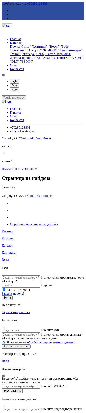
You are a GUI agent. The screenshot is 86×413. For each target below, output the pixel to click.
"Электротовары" (69, 50)
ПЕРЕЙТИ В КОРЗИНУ (19, 169)
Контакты (17, 69)
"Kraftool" (50, 50)
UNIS (40, 54)
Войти (7, 297)
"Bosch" (54, 46)
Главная (15, 39)
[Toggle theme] (3, 75)
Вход (5, 361)
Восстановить (12, 390)
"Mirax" (15, 54)
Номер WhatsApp (53, 277)
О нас (14, 65)
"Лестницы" (39, 46)
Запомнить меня (18, 289)
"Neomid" (77, 58)
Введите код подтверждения (61, 409)
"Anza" (47, 58)
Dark (14, 85)
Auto (14, 89)
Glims (25, 46)
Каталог (16, 42)
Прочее (15, 46)
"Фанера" (28, 54)
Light (15, 81)
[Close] (3, 153)
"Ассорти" (34, 50)
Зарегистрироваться (16, 312)
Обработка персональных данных (34, 224)
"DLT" (14, 61)
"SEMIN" (27, 61)
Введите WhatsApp (54, 386)
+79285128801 (37, 3)
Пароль (46, 285)
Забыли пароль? (13, 293)
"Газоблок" (18, 50)
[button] (14, 97)
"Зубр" (65, 46)
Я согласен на (41, 342)
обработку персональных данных (51, 342)
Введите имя (50, 330)
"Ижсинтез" (61, 58)
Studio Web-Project (39, 138)
